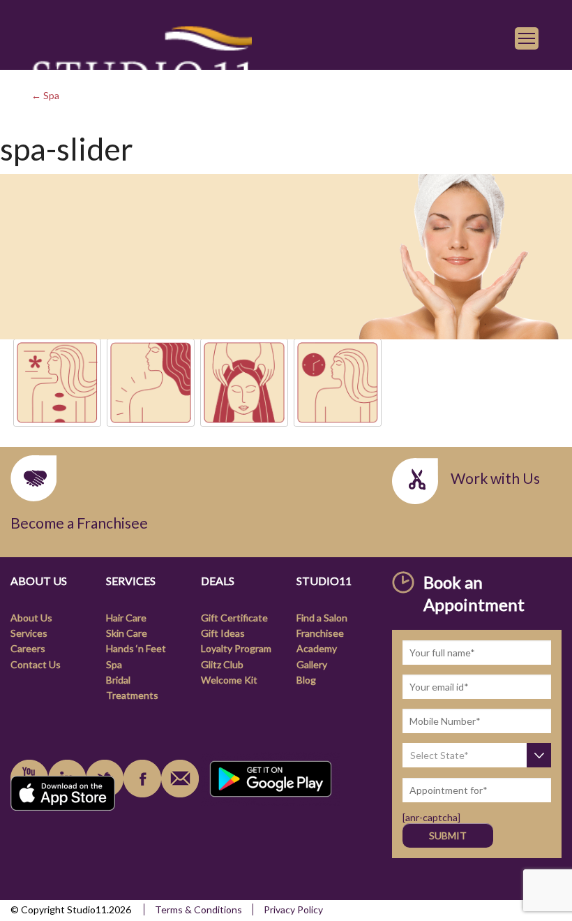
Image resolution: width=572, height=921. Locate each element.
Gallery (311, 664)
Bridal (118, 680)
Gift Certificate (234, 618)
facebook (142, 778)
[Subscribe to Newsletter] (180, 778)
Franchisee (320, 633)
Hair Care (126, 618)
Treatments (132, 695)
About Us (31, 618)
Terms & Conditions (198, 909)
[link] (141, 68)
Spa (114, 664)
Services (28, 633)
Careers (27, 648)
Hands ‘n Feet (136, 648)
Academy (316, 648)
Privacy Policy (293, 909)
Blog (306, 680)
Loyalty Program (236, 648)
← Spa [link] (45, 95)
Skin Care (126, 633)
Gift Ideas (223, 633)
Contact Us (35, 664)
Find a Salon (321, 618)
